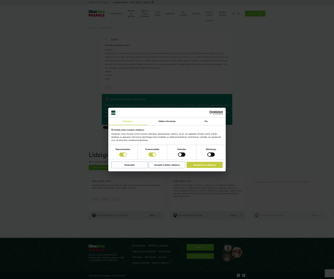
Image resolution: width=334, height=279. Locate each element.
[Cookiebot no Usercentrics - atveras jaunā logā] (211, 113)
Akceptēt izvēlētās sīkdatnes (167, 165)
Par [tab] (206, 121)
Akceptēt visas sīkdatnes (204, 165)
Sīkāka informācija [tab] (167, 121)
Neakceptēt (129, 165)
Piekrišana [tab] (128, 121)
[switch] (152, 154)
